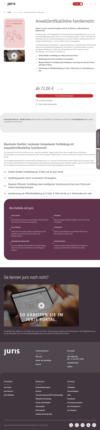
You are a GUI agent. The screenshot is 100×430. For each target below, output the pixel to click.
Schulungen (71, 387)
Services (71, 381)
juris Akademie (9, 395)
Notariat (38, 391)
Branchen (40, 381)
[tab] (50, 172)
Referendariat (40, 410)
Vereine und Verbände (43, 403)
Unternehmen (40, 406)
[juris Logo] (11, 4)
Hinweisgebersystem (34, 425)
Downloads (71, 399)
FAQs (69, 395)
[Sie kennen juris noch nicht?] (14, 56)
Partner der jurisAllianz (43, 360)
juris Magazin (71, 410)
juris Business (8, 391)
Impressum (6, 425)
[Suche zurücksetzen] (85, 4)
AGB (11, 425)
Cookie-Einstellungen (24, 425)
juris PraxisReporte (73, 406)
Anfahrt (69, 367)
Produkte (8, 381)
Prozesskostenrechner (74, 403)
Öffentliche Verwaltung (43, 399)
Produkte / (21, 12)
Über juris (39, 357)
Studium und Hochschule (44, 414)
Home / (16, 12)
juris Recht (7, 387)
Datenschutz (15, 425)
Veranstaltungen (73, 391)
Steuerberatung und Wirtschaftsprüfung (49, 395)
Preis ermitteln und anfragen (64, 96)
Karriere (38, 364)
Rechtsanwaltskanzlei (43, 387)
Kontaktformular (73, 363)
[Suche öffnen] (87, 4)
